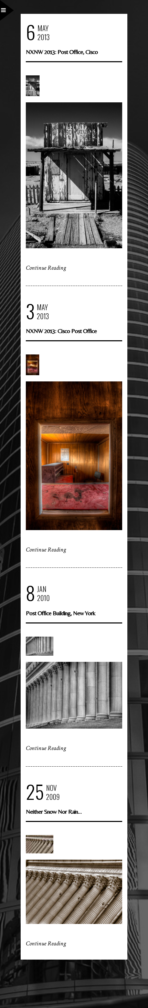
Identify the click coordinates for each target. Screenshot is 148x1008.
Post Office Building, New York (60, 613)
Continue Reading (46, 268)
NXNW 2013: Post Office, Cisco (62, 51)
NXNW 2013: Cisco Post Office (61, 330)
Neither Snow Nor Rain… (54, 811)
